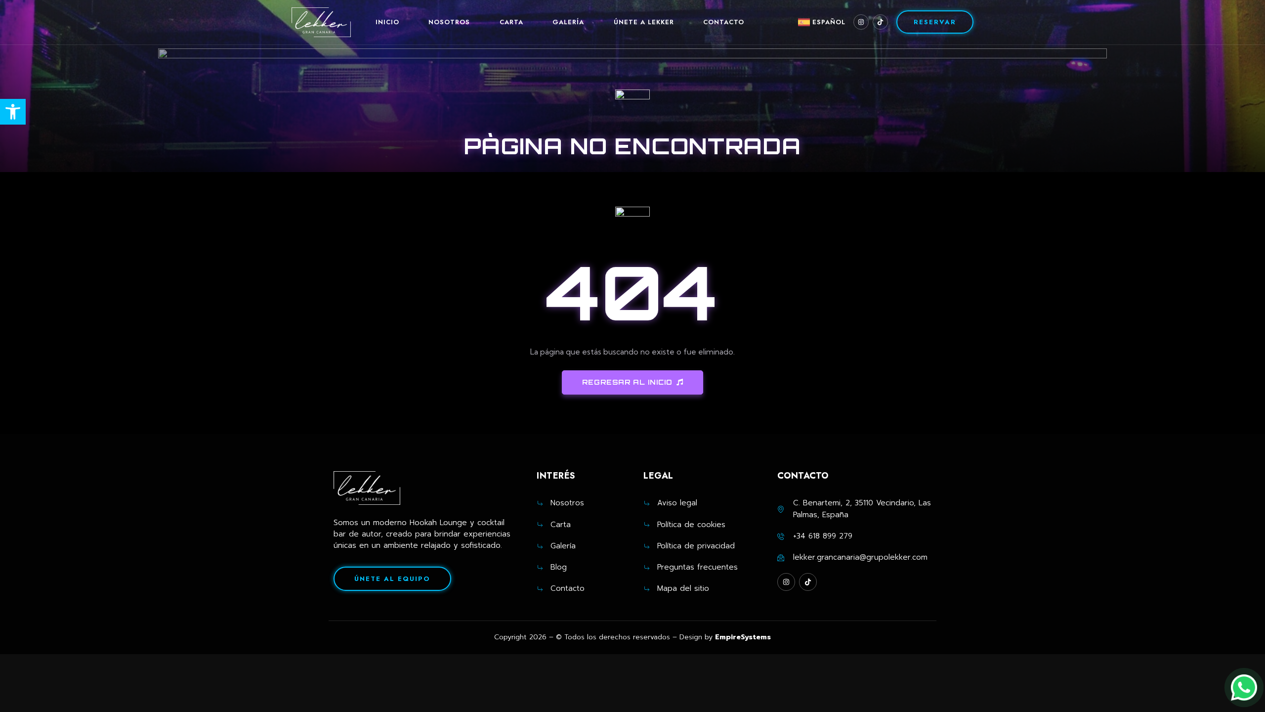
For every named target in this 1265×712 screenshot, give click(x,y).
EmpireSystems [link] (743, 637)
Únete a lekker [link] (644, 22)
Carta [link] (511, 22)
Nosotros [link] (449, 22)
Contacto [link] (723, 22)
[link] (13, 112)
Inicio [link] (387, 22)
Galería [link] (568, 22)
